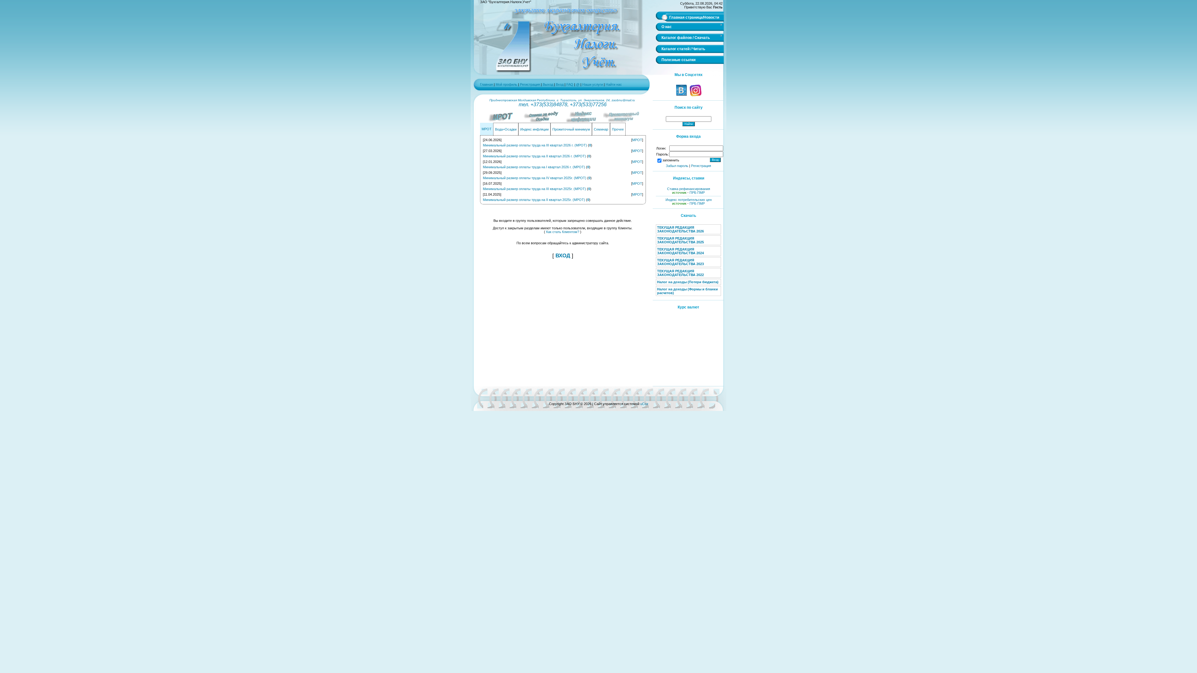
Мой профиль (506, 84)
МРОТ (487, 129)
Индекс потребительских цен (689, 200)
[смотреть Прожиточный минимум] (623, 121)
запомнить (670, 160)
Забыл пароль (677, 166)
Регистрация (530, 84)
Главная (486, 84)
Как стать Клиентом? (562, 232)
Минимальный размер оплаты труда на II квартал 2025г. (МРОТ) (534, 200)
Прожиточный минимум (571, 129)
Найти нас (614, 84)
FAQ (570, 84)
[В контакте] (681, 95)
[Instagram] (695, 95)
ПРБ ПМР (697, 192)
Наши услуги (592, 84)
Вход (560, 84)
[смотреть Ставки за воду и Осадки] (542, 121)
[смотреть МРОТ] (502, 121)
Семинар (601, 129)
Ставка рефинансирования (688, 189)
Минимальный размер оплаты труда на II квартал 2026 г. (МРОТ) (534, 156)
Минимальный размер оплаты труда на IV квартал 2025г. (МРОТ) (534, 178)
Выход (548, 84)
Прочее (618, 129)
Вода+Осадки (506, 129)
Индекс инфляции (534, 129)
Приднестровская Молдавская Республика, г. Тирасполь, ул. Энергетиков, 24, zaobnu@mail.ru (562, 100)
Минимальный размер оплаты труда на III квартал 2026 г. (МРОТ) (535, 145)
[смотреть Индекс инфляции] (583, 121)
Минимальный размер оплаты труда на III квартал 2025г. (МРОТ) (534, 189)
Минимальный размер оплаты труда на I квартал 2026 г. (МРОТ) (534, 167)
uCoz (644, 404)
